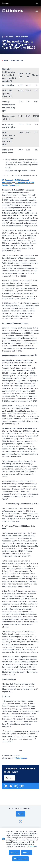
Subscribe (9, 778)
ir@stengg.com (21, 758)
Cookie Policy (32, 846)
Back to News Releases (13, 61)
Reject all (26, 852)
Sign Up (20, 814)
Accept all (14, 852)
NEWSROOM (10, 37)
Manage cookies (20, 859)
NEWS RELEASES (22, 37)
